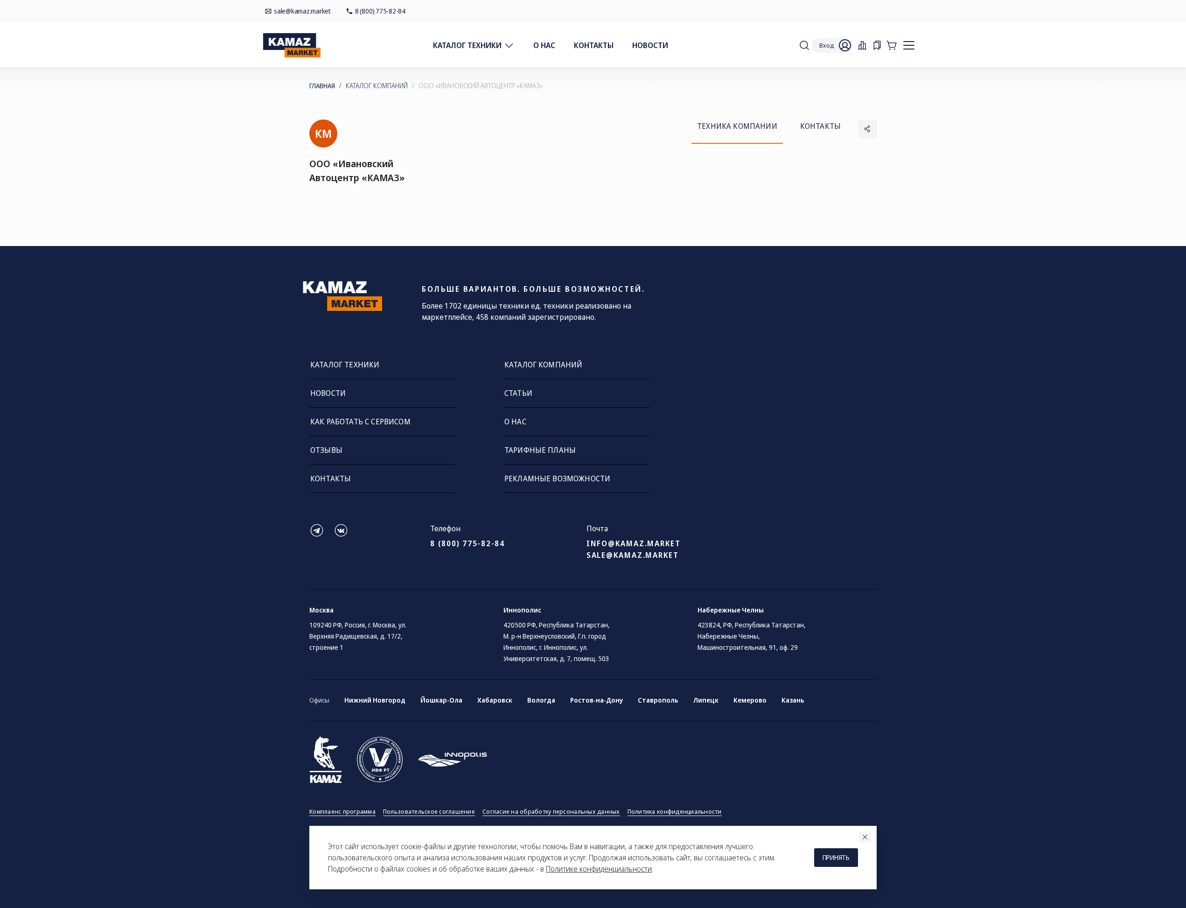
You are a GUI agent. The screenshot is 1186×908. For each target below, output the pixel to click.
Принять (836, 857)
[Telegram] (316, 535)
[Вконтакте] (341, 535)
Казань (792, 700)
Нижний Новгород (374, 700)
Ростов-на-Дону (596, 700)
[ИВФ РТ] (379, 759)
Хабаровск (494, 700)
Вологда (541, 700)
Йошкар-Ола (441, 700)
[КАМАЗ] (325, 759)
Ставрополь (658, 700)
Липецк (706, 700)
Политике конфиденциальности (599, 869)
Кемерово (750, 700)
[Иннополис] (452, 759)
